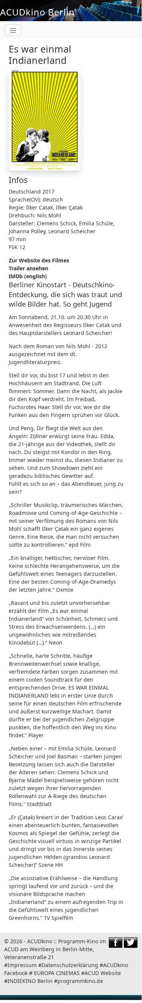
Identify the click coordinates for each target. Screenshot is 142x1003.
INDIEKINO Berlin (30, 980)
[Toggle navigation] (13, 30)
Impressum (22, 965)
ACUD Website (103, 973)
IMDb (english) (28, 276)
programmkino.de (80, 980)
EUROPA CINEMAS (56, 973)
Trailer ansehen (28, 268)
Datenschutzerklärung (70, 965)
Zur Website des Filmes (39, 260)
